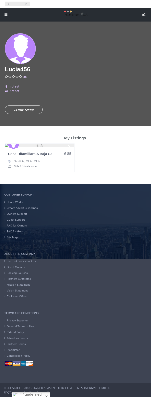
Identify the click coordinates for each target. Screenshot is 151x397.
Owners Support (17, 213)
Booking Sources (17, 272)
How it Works (15, 202)
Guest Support (16, 219)
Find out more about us (21, 261)
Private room (30, 166)
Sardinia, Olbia (23, 161)
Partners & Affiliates (19, 278)
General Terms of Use (20, 326)
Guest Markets (16, 267)
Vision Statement (17, 290)
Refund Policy (15, 332)
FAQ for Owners (17, 225)
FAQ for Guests (16, 231)
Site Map (12, 237)
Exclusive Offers (17, 296)
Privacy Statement (18, 320)
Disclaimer (13, 349)
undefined (33, 394)
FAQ (6, 392)
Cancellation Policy (18, 355)
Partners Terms (16, 344)
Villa (16, 166)
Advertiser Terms (17, 338)
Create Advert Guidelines (22, 207)
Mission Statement (18, 284)
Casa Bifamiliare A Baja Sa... (31, 154)
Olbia (37, 161)
